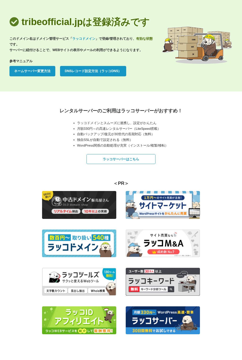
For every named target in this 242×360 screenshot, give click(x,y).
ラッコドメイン (83, 38)
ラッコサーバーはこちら (121, 159)
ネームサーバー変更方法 (32, 71)
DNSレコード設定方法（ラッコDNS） (93, 71)
